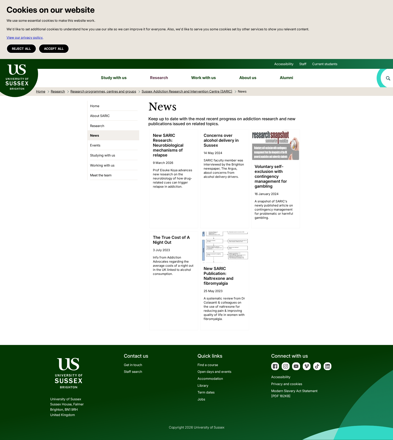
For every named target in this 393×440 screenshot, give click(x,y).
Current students (324, 64)
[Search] (385, 78)
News (94, 135)
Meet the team (101, 175)
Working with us (102, 165)
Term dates (206, 392)
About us (247, 77)
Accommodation (210, 378)
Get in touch (133, 365)
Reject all (21, 49)
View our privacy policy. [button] (25, 37)
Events (95, 145)
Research (159, 77)
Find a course (208, 365)
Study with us (114, 77)
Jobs (201, 399)
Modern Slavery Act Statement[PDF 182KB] (294, 393)
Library (203, 385)
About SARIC (100, 116)
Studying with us (102, 155)
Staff (302, 64)
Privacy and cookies (286, 384)
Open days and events (214, 372)
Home (94, 106)
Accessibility (284, 64)
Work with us (203, 77)
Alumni (286, 77)
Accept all (54, 49)
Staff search (133, 372)
